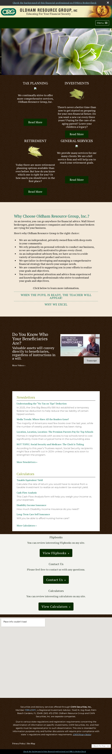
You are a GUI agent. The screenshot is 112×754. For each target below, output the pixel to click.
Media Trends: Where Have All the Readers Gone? (43, 419)
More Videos (18, 365)
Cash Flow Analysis (27, 492)
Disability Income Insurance (31, 505)
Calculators (25, 474)
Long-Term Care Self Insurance (33, 514)
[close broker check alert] (108, 2)
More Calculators (27, 525)
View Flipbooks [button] (54, 553)
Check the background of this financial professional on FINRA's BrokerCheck (54, 2)
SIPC (34, 710)
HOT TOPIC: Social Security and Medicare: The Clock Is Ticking (50, 444)
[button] (102, 22)
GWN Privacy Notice (82, 734)
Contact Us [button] (54, 580)
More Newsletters (27, 462)
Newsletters (26, 397)
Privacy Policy (18, 743)
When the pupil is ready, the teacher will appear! (56, 296)
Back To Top (100, 746)
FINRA (28, 710)
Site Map (31, 743)
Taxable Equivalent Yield (30, 480)
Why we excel (56, 304)
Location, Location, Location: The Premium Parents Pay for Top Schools (55, 431)
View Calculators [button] (55, 606)
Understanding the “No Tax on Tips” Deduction (42, 403)
